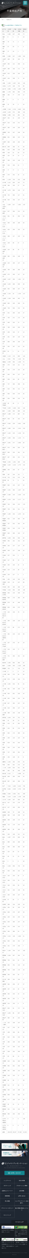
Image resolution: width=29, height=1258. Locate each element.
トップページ (7, 1180)
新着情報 (7, 1196)
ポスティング (7, 1185)
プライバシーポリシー (7, 1208)
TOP (2, 19)
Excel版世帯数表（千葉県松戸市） (14, 25)
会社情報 (21, 1190)
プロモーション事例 (21, 1185)
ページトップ (19, 1222)
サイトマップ (7, 1215)
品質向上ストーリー (7, 1190)
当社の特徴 (22, 1180)
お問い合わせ (21, 1196)
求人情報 (7, 1201)
